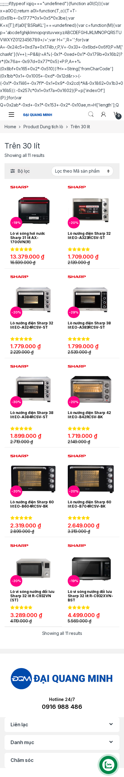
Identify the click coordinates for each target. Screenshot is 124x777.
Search (91, 114)
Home (10, 126)
